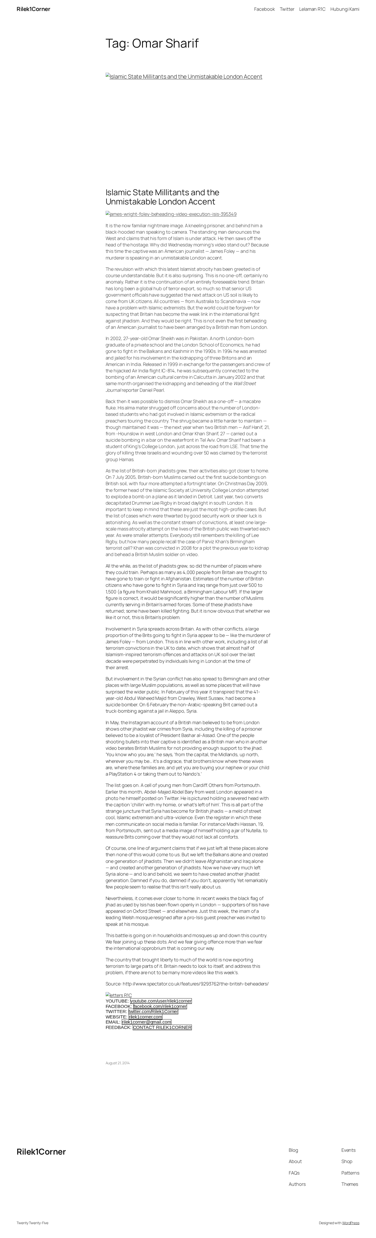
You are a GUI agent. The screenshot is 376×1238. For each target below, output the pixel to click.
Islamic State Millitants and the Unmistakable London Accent (163, 197)
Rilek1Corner (33, 9)
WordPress (350, 1222)
